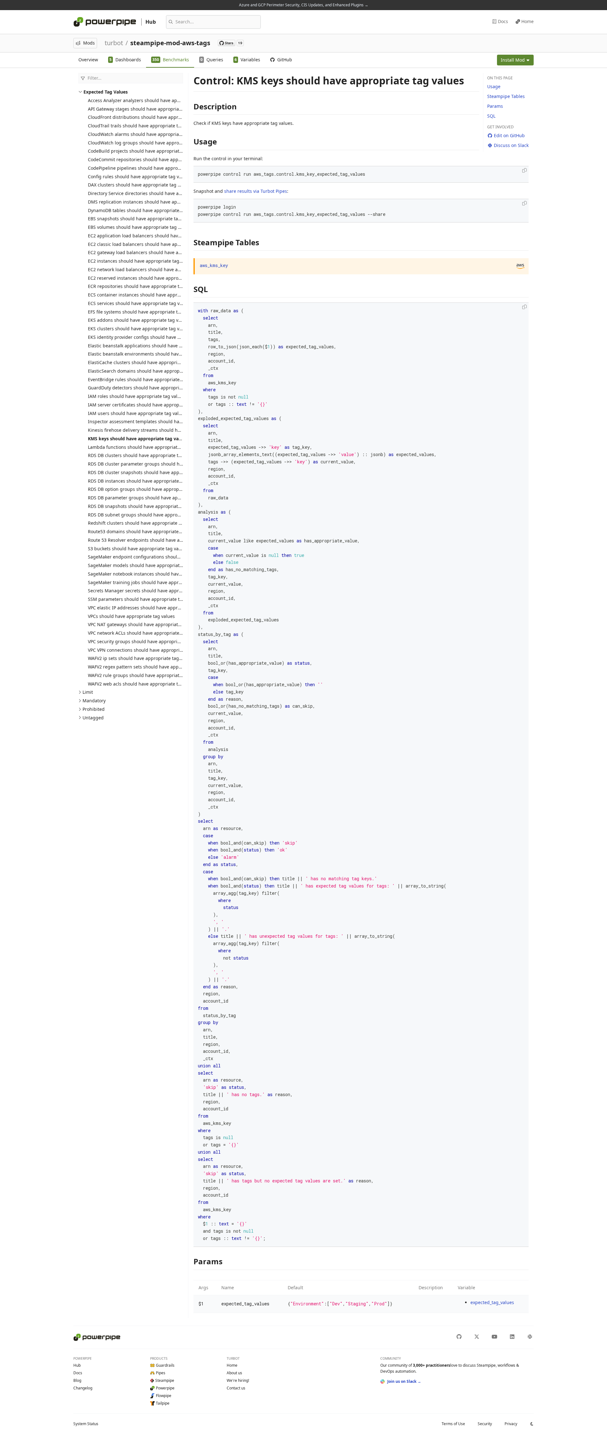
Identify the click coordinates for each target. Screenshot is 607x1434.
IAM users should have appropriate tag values (137, 413)
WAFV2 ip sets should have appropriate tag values (141, 658)
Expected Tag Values (105, 92)
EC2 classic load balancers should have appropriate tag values (154, 244)
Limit (88, 692)
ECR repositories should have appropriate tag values (143, 286)
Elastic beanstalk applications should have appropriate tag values (157, 346)
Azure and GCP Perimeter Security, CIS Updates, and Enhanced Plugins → (303, 5)
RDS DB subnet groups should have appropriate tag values (150, 515)
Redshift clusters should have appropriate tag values (144, 523)
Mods (89, 43)
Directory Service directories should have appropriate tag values (156, 193)
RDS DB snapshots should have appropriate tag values (146, 506)
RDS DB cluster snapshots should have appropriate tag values (153, 472)
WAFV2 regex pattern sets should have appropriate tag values (153, 667)
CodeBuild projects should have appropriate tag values (146, 151)
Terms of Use (453, 1423)
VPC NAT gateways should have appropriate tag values (146, 624)
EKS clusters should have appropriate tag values (139, 329)
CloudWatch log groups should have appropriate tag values (151, 143)
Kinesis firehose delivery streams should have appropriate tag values (161, 430)
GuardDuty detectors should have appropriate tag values (148, 388)
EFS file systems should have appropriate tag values (143, 312)
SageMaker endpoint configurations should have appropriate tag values (164, 557)
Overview (88, 60)
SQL (491, 116)
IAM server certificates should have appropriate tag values (150, 405)
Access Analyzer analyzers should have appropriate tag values (154, 100)
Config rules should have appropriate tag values (139, 177)
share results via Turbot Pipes (255, 191)
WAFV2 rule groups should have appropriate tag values (146, 675)
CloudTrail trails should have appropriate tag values (143, 126)
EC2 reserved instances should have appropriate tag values (151, 278)
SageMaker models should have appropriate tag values (146, 565)
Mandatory (94, 701)
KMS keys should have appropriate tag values (137, 439)
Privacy (511, 1423)
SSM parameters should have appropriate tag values (144, 599)
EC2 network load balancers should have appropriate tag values (156, 269)
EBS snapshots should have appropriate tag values (142, 219)
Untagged (93, 718)
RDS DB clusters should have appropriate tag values (143, 455)
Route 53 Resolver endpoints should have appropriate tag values (156, 540)
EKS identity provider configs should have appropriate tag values (157, 337)
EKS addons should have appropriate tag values (139, 320)
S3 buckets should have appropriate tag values (137, 549)
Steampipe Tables (506, 96)
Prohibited (94, 709)
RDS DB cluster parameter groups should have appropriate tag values (162, 464)
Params (495, 106)
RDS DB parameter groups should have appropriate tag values (154, 498)
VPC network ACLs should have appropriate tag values (145, 633)
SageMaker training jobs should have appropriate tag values (152, 582)
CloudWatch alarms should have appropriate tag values (147, 134)
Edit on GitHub (509, 135)
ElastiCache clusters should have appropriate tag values (147, 362)
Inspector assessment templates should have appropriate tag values (161, 421)
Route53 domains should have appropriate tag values (145, 531)
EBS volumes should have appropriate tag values (140, 227)
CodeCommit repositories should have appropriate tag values (153, 159)
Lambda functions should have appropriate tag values (145, 447)
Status (85, 1423)
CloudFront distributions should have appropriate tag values (152, 117)
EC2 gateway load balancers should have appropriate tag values (156, 252)
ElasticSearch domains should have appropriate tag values (150, 371)
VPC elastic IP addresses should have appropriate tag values (152, 608)
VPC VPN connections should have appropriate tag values (148, 650)
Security (485, 1423)
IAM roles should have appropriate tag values (136, 396)
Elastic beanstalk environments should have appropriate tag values (159, 354)
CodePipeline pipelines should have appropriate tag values (150, 168)
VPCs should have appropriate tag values (131, 616)
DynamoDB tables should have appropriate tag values (145, 210)
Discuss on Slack (511, 145)
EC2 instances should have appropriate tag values (141, 261)
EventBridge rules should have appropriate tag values (145, 379)
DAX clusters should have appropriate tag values (139, 185)
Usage (493, 86)
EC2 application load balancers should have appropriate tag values (159, 236)
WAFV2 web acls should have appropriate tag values (143, 684)
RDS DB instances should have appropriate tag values (145, 481)
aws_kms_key (214, 265)
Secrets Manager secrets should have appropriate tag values (152, 591)
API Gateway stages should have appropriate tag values (147, 109)
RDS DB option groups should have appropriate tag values (150, 489)
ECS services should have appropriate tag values (139, 303)
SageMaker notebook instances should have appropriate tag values (159, 574)
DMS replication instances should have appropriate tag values (154, 202)
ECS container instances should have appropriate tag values (152, 295)
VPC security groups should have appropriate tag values (147, 641)
